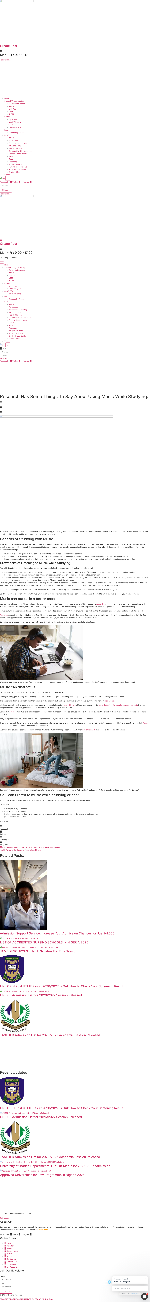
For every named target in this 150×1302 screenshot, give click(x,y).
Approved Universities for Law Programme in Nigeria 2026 (42, 1175)
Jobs (11, 159)
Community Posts (16, 132)
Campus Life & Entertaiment (20, 151)
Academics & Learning (18, 143)
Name (2, 1276)
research (99, 604)
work (13, 712)
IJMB (11, 111)
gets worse (109, 701)
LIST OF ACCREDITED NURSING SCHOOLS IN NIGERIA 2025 (44, 942)
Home (6, 98)
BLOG (6, 135)
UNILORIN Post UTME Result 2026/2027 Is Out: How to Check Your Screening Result (61, 986)
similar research (88, 730)
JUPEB (11, 114)
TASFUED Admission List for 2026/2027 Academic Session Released (50, 1035)
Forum (7, 130)
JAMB (11, 106)
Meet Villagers (15, 122)
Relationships (14, 172)
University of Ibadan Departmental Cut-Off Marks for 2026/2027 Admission (55, 1166)
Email (2, 1283)
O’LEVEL (12, 109)
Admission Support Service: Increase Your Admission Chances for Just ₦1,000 (57, 933)
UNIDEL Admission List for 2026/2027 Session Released (41, 995)
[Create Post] (1, 240)
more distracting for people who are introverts (118, 705)
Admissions (13, 140)
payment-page (15, 127)
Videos (7, 175)
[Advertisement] (75, 77)
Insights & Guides (16, 164)
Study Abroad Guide (17, 169)
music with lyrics (69, 705)
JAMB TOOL (9, 125)
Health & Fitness (15, 148)
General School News (18, 154)
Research (4, 615)
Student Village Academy (14, 101)
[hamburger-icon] (2, 96)
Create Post (8, 46)
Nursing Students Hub (18, 167)
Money (11, 156)
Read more (43, 1229)
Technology (13, 161)
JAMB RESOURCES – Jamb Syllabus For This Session (38, 951)
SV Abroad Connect (17, 104)
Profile (7, 117)
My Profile (13, 119)
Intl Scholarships (15, 146)
